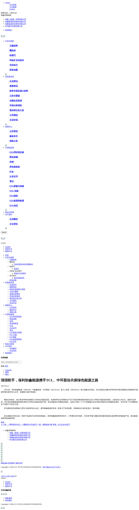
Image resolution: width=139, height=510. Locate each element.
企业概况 (14, 219)
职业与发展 (9, 212)
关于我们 (8, 214)
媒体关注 (14, 136)
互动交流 (14, 120)
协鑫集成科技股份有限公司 (15, 24)
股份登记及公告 (17, 110)
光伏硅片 (14, 65)
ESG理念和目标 (17, 152)
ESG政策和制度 (17, 200)
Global (7, 3)
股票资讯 (14, 86)
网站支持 (19, 463)
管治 (12, 181)
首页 (7, 255)
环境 (12, 162)
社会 (12, 171)
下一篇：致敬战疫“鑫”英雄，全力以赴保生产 (53, 424)
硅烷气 (13, 55)
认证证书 (14, 176)
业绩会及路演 (16, 100)
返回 (2, 422)
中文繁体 (13, 7)
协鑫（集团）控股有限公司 (15, 19)
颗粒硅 (13, 50)
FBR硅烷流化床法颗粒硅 (23, 264)
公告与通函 (15, 96)
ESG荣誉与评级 (17, 186)
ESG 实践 (14, 191)
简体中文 (8, 249)
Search (4, 232)
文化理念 (14, 224)
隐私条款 (4, 463)
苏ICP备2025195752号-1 (52, 467)
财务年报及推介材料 (19, 91)
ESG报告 (14, 196)
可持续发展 (9, 147)
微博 (7, 372)
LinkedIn (8, 370)
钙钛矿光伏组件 (17, 60)
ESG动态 (14, 205)
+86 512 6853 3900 (7, 476)
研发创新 (14, 70)
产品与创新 (9, 41)
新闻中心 (8, 126)
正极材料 (14, 46)
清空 (6, 366)
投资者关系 (9, 76)
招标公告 (14, 141)
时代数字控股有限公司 (14, 26)
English (12, 9)
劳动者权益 (15, 167)
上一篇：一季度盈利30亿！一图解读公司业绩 (18, 424)
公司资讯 (14, 131)
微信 (7, 374)
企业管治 (14, 81)
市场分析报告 (16, 105)
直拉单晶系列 (19, 278)
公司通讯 (14, 115)
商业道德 (14, 157)
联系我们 (8, 30)
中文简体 (13, 5)
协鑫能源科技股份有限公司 (15, 21)
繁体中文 (8, 251)
